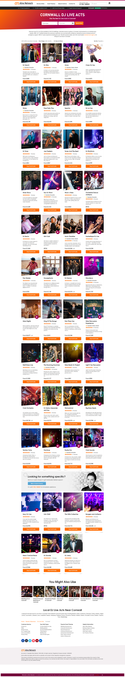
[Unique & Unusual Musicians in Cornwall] (38, 591)
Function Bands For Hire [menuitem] (45, 626)
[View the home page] (24, 3)
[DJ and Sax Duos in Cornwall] (98, 591)
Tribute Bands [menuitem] (43, 631)
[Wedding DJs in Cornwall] (26, 591)
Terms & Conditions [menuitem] (25, 632)
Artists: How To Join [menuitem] (87, 629)
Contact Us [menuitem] (23, 626)
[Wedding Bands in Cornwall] (74, 591)
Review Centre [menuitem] (24, 629)
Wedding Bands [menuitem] (43, 628)
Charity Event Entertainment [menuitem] (67, 632)
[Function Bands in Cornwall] (86, 591)
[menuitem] (41, 3)
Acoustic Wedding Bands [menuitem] (46, 629)
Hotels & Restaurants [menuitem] (65, 636)
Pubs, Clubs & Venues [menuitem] (66, 634)
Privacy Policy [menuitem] (24, 634)
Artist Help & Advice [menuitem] (87, 631)
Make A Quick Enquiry (37, 483)
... (26, 76)
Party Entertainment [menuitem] (65, 629)
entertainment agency (89, 35)
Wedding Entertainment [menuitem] (66, 626)
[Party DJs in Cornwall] (62, 591)
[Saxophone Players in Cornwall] (50, 591)
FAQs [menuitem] (22, 628)
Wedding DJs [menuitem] (43, 632)
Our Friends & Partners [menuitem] (88, 632)
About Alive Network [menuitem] (87, 626)
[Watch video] (37, 61)
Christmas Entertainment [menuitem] (66, 631)
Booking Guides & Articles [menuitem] (89, 628)
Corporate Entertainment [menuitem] (66, 628)
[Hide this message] (102, 675)
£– (45, 41)
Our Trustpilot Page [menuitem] (25, 631)
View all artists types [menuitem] (44, 634)
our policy (96, 675)
